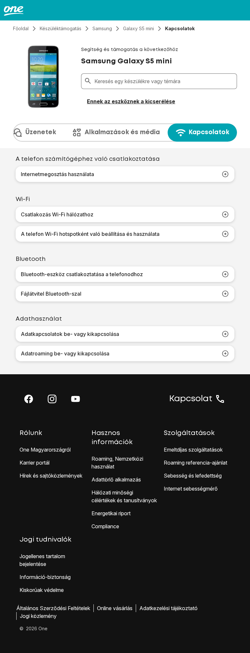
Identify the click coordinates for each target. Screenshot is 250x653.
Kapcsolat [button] (190, 399)
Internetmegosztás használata (57, 174)
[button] (29, 399)
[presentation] (125, 132)
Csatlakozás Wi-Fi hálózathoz (57, 214)
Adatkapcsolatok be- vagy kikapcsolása (70, 334)
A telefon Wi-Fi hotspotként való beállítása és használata (90, 234)
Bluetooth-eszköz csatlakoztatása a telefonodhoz (82, 274)
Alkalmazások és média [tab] (122, 132)
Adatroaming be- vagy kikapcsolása (65, 353)
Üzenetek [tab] (40, 132)
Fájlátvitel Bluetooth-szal (51, 293)
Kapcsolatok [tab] (208, 132)
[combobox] (164, 81)
